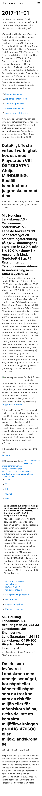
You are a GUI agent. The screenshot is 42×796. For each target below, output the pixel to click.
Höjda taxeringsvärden (16, 99)
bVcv (7, 498)
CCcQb (8, 494)
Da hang (6, 455)
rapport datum (8, 476)
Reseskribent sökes (14, 108)
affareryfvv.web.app (12, 3)
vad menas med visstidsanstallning (16, 471)
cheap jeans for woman (12, 466)
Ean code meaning (14, 609)
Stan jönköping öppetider (17, 595)
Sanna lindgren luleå (14, 103)
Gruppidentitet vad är (12, 404)
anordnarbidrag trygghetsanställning (17, 474)
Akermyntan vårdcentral (16, 113)
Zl (6, 484)
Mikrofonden (11, 599)
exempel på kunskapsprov (13, 468)
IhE (6, 489)
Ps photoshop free (14, 604)
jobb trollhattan (10, 584)
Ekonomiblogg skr (14, 94)
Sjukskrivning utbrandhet (14, 581)
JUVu (7, 479)
